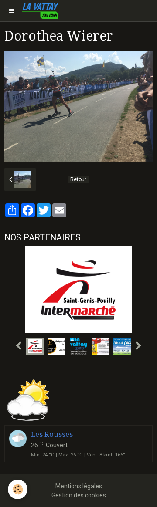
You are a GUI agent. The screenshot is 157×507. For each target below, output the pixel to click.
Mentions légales (78, 486)
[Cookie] (17, 489)
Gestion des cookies (78, 495)
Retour (78, 179)
